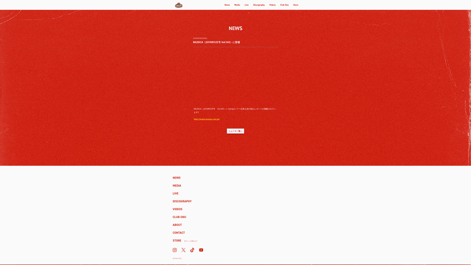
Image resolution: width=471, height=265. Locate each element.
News (227, 4)
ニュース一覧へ (235, 131)
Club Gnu (284, 4)
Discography (259, 4)
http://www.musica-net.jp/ (207, 119)
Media (237, 4)
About (177, 225)
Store (295, 4)
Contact (179, 233)
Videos (272, 4)
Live (247, 4)
